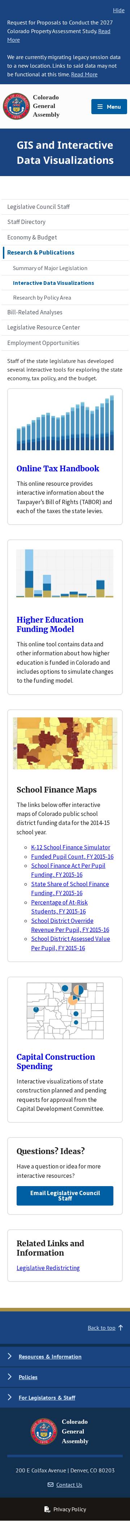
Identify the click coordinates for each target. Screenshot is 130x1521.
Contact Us (69, 1484)
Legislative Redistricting (48, 1268)
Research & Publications (40, 252)
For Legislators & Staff (47, 1397)
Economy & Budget (32, 237)
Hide (119, 10)
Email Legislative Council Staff (65, 1195)
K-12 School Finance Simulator (70, 847)
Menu (113, 106)
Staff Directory (26, 222)
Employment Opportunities (43, 343)
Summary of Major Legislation (50, 268)
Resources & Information (50, 1356)
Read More (84, 74)
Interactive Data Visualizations (53, 282)
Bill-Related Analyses (34, 312)
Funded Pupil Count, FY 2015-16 (72, 857)
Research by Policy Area (42, 297)
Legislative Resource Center (43, 327)
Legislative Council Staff (38, 207)
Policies (28, 1377)
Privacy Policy (69, 1509)
